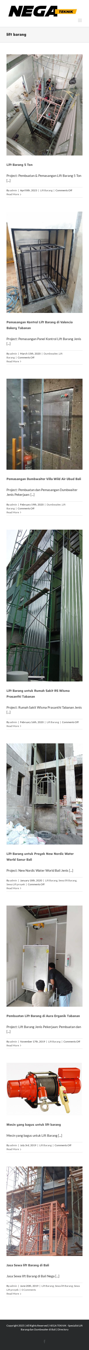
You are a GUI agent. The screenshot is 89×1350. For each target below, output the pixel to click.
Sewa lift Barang (67, 880)
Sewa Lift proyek (15, 884)
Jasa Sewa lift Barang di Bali (27, 1265)
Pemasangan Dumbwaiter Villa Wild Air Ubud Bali (43, 479)
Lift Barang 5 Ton (19, 164)
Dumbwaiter (51, 353)
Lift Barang (46, 190)
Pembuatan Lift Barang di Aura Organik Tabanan (43, 1016)
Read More (12, 194)
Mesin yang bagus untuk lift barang (33, 1124)
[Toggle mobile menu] (80, 20)
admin (13, 190)
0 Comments (29, 1289)
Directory (62, 1329)
